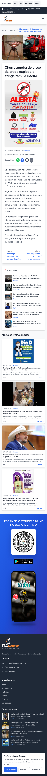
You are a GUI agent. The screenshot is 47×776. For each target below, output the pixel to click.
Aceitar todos (11, 770)
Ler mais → (40, 378)
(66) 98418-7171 (11, 671)
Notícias (12, 30)
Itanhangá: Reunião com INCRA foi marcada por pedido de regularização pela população (26, 278)
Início (4, 30)
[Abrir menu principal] (43, 19)
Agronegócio (7, 688)
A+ (15, 3)
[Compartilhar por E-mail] (27, 160)
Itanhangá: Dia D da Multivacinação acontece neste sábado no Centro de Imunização (22, 369)
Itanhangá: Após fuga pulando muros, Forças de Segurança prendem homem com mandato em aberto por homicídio (27, 305)
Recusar (23, 770)
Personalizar (35, 770)
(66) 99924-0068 (34, 9)
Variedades (6, 703)
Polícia (4, 696)
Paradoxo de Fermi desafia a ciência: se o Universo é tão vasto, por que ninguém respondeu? (27, 287)
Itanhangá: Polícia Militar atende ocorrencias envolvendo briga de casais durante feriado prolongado (27, 323)
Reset (37, 3)
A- (21, 3)
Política (5, 699)
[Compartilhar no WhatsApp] (18, 160)
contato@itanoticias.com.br (16, 663)
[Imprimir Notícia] (31, 160)
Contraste (28, 3)
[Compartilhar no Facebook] (22, 160)
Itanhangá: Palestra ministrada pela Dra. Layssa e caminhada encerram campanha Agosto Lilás (20, 499)
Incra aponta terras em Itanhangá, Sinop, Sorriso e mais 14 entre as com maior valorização (27, 314)
